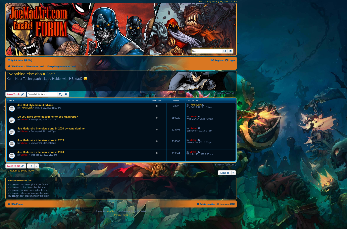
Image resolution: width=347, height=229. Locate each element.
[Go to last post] (203, 105)
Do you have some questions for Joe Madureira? (47, 116)
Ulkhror (24, 119)
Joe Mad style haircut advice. (35, 105)
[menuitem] (28, 60)
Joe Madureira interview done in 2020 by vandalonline (51, 128)
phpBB (110, 211)
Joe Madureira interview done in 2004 (40, 152)
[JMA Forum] (39, 21)
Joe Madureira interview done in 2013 (40, 140)
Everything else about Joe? (31, 74)
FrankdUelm (26, 108)
